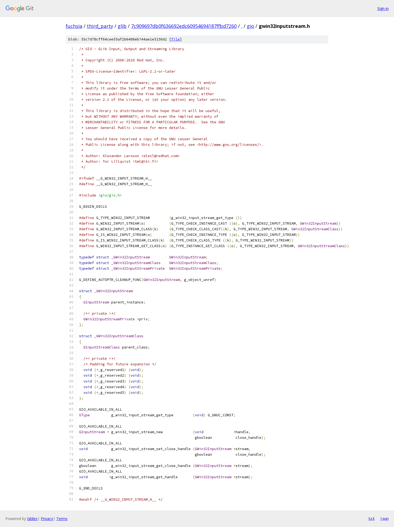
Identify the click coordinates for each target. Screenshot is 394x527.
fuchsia (74, 26)
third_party (100, 26)
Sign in (383, 8)
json (384, 518)
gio (250, 26)
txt (371, 518)
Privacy (47, 518)
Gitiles (32, 518)
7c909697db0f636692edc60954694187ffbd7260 (184, 26)
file (175, 39)
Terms (62, 518)
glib (122, 26)
